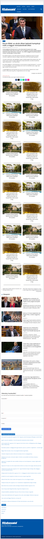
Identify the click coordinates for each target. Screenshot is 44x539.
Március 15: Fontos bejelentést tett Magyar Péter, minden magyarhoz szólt (31, 314)
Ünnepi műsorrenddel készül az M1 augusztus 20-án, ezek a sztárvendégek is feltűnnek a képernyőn (20, 495)
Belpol (28, 6)
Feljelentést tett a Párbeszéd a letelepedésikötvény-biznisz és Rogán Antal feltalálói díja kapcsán (31, 329)
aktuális (12, 47)
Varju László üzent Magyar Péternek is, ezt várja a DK (11, 498)
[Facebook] (16, 80)
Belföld (18, 6)
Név (3, 413)
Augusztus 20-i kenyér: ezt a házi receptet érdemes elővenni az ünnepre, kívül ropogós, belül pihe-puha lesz (21, 465)
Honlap (3, 423)
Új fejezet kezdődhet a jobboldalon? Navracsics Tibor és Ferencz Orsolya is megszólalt (17, 491)
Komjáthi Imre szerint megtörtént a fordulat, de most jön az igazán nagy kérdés (16, 476)
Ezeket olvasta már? (6, 75)
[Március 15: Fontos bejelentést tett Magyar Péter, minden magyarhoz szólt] (12, 312)
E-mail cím (4, 418)
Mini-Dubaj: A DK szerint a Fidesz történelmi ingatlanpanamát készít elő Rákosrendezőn (31, 362)
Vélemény (19, 11)
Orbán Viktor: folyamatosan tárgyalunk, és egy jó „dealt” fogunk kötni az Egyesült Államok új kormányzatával (32, 290)
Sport (33, 6)
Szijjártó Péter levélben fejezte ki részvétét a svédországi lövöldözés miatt (12, 289)
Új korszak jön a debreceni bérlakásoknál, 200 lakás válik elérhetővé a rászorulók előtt (17, 501)
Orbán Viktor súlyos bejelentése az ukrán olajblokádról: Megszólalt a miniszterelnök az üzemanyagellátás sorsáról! (32, 346)
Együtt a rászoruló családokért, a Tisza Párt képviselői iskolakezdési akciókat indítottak (17, 440)
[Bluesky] (21, 80)
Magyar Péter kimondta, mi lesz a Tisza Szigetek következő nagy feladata (15, 450)
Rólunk (3, 513)
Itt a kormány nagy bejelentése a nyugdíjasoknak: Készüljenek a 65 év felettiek (32, 378)
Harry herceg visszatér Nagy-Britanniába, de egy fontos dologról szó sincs (15, 488)
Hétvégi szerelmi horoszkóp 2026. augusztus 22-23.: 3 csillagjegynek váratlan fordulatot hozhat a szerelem (21, 473)
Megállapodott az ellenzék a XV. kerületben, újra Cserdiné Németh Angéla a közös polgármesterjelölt (31, 300)
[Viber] (26, 80)
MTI (8, 47)
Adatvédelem (4, 507)
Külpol (23, 6)
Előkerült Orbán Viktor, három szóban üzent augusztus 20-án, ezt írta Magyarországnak (18, 479)
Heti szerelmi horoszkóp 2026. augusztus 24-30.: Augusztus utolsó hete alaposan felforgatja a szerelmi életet (22, 437)
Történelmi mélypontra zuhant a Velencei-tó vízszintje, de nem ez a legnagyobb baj (17, 453)
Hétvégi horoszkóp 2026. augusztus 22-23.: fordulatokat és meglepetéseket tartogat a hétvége (19, 482)
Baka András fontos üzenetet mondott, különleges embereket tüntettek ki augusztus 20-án (18, 485)
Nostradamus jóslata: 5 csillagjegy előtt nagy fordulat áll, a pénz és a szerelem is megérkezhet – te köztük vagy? (22, 447)
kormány (16, 47)
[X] (19, 80)
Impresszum (4, 509)
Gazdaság (19, 9)
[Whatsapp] (23, 80)
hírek (14, 47)
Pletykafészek (31, 9)
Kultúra (25, 9)
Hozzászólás (4, 398)
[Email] (28, 80)
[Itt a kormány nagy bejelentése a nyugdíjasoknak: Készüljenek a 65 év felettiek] (12, 375)
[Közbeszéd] (9, 9)
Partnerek (3, 511)
